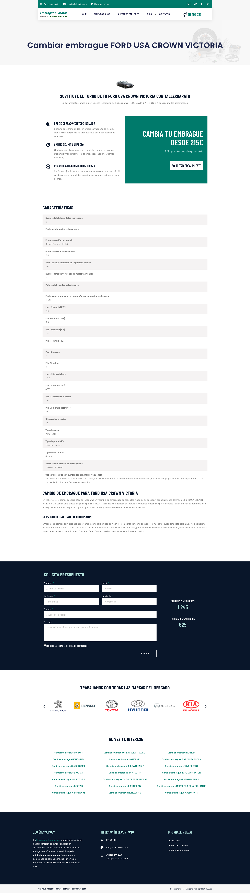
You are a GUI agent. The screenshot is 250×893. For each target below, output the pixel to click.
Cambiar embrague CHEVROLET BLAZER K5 (125, 779)
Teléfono (48, 596)
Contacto (164, 14)
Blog (149, 14)
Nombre (48, 582)
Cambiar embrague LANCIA (181, 752)
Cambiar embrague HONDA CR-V (125, 792)
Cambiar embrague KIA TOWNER (68, 779)
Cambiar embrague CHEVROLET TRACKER (125, 752)
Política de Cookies (178, 845)
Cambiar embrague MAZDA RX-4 (181, 792)
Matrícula (106, 596)
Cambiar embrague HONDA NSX (68, 759)
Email (105, 582)
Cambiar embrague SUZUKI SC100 (69, 765)
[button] (188, 4)
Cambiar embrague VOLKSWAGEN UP (125, 765)
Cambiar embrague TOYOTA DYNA (181, 765)
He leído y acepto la (67, 645)
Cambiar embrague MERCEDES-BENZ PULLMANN (181, 786)
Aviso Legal (174, 840)
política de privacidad (77, 645)
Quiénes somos (102, 14)
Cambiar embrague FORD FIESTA (125, 786)
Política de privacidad (179, 850)
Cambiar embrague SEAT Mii (69, 786)
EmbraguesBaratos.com (56, 888)
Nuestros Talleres (128, 14)
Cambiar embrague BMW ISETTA (125, 772)
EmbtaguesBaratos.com (48, 839)
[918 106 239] (185, 14)
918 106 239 (194, 14)
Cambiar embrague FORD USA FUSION (181, 779)
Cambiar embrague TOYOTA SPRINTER (181, 772)
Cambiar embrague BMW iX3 (68, 772)
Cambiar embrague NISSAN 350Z (68, 792)
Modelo (48, 609)
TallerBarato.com (78, 888)
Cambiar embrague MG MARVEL (125, 759)
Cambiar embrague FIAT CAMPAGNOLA (181, 759)
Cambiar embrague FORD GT (68, 752)
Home (84, 14)
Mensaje (48, 622)
